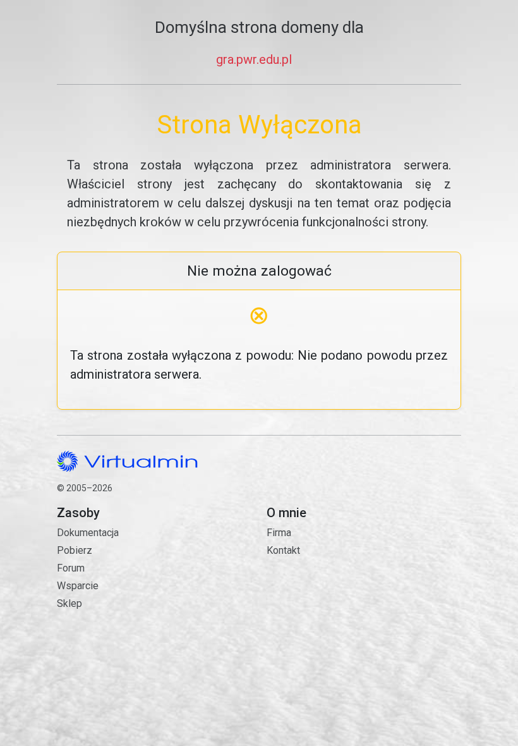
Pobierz (74, 550)
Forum (71, 568)
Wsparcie (78, 586)
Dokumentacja (88, 533)
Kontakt (327, 593)
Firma (279, 533)
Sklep (69, 603)
